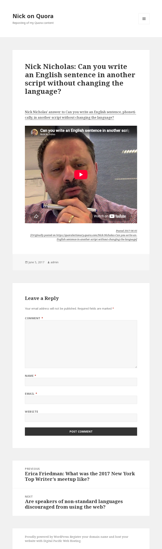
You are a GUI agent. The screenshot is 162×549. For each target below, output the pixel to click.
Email (31, 393)
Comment (34, 318)
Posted (126, 231)
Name (30, 376)
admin (54, 262)
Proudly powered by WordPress (47, 537)
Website (31, 411)
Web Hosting (72, 541)
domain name (98, 537)
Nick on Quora (33, 16)
